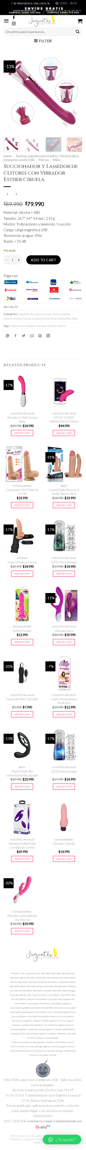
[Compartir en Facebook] (15, 336)
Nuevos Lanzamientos (35, 318)
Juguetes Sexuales (29, 314)
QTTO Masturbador (64, 562)
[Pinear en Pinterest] (40, 336)
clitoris (14, 326)
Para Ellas (72, 318)
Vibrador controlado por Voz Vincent (22, 918)
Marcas (44, 160)
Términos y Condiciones (26, 1135)
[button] (62, 1139)
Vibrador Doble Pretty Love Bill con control (22, 846)
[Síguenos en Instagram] (14, 24)
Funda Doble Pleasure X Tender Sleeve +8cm (64, 492)
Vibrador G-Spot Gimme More (22, 419)
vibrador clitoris (56, 326)
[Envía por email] (32, 336)
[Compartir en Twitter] (23, 336)
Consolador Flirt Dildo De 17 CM (22, 492)
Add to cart (43, 260)
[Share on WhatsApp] (7, 336)
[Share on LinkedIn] (48, 336)
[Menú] (6, 21)
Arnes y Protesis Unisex (22, 562)
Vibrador (40, 326)
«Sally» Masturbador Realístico (64, 701)
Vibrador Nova (64, 631)
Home (8, 156)
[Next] (74, 93)
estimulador (27, 326)
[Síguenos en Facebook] (14, 18)
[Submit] (77, 32)
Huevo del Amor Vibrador (22, 699)
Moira (57, 160)
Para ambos (57, 318)
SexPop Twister (22, 631)
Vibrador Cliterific (64, 843)
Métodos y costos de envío (26, 1139)
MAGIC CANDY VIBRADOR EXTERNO (64, 419)
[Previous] (11, 93)
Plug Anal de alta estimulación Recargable (22, 773)
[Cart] (80, 21)
